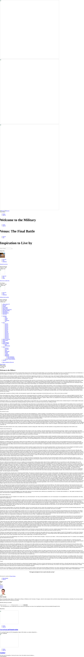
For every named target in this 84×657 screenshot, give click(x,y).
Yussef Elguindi (5, 312)
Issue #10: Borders (11, 357)
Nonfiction (4, 261)
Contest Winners (5, 342)
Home (1, 364)
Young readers (5, 340)
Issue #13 (7, 336)
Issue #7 (6, 330)
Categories (4, 316)
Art (5, 321)
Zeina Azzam (5, 308)
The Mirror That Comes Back (4, 297)
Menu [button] (4, 211)
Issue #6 (6, 329)
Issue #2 (4, 215)
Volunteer (4, 360)
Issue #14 (4, 259)
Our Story (7, 349)
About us (6, 348)
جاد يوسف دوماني (6, 304)
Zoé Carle (4, 305)
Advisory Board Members (10, 359)
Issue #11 (7, 334)
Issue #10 (7, 333)
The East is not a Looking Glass (4, 280)
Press (6, 344)
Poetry (3, 278)
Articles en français (6, 339)
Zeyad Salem (5, 307)
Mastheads (7, 355)
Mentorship (7, 351)
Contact (6, 353)
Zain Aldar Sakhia (6, 310)
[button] (1, 211)
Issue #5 (6, 328)
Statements (7, 354)
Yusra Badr (4, 313)
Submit (3, 341)
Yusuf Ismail (4, 311)
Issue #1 (6, 323)
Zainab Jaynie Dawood (6, 309)
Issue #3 (6, 325)
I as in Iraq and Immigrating (9, 629)
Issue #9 (6, 332)
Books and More (5, 343)
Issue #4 (6, 327)
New (3, 237)
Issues (3, 322)
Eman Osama (12, 576)
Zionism (4, 306)
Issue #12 (7, 335)
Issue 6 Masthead (10, 356)
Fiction (3, 213)
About (3, 346)
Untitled (2, 653)
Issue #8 (6, 331)
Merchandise (7, 345)
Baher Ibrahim (5, 578)
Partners (6, 352)
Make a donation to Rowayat (8, 362)
